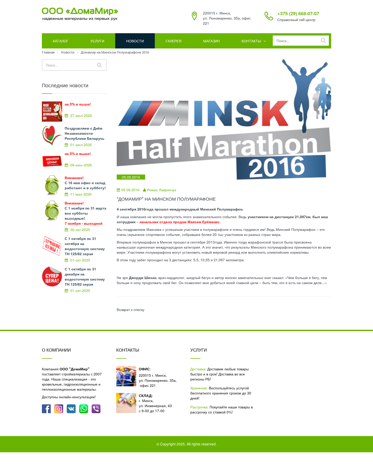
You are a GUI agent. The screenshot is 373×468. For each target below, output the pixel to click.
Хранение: (199, 387)
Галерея (173, 40)
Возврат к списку (130, 309)
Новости (135, 40)
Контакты (251, 40)
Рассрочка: (199, 406)
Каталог (61, 40)
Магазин (211, 40)
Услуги (97, 40)
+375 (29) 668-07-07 (298, 13)
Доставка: (198, 368)
